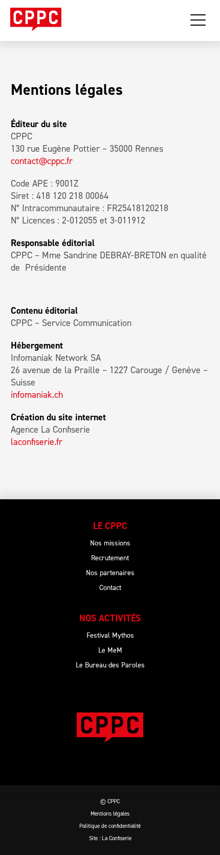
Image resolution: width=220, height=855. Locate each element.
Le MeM (110, 650)
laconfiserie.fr (36, 442)
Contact (110, 588)
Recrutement (110, 558)
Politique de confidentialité (110, 826)
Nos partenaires (110, 573)
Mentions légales (110, 814)
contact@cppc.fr (42, 161)
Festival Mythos (110, 635)
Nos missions (110, 543)
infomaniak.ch (37, 395)
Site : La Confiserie (110, 838)
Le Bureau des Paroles (110, 665)
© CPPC (110, 801)
